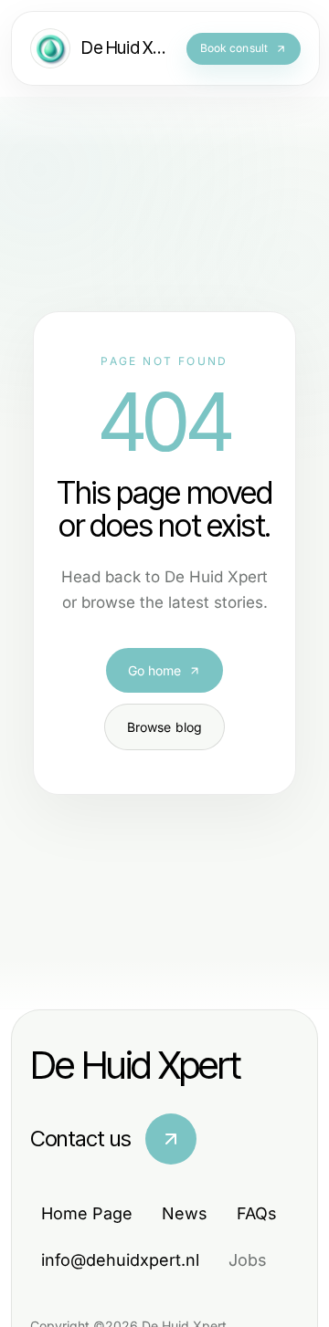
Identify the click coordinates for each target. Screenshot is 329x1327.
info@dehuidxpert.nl (120, 1260)
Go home (155, 670)
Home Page (87, 1213)
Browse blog (165, 727)
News (184, 1213)
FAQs (257, 1213)
